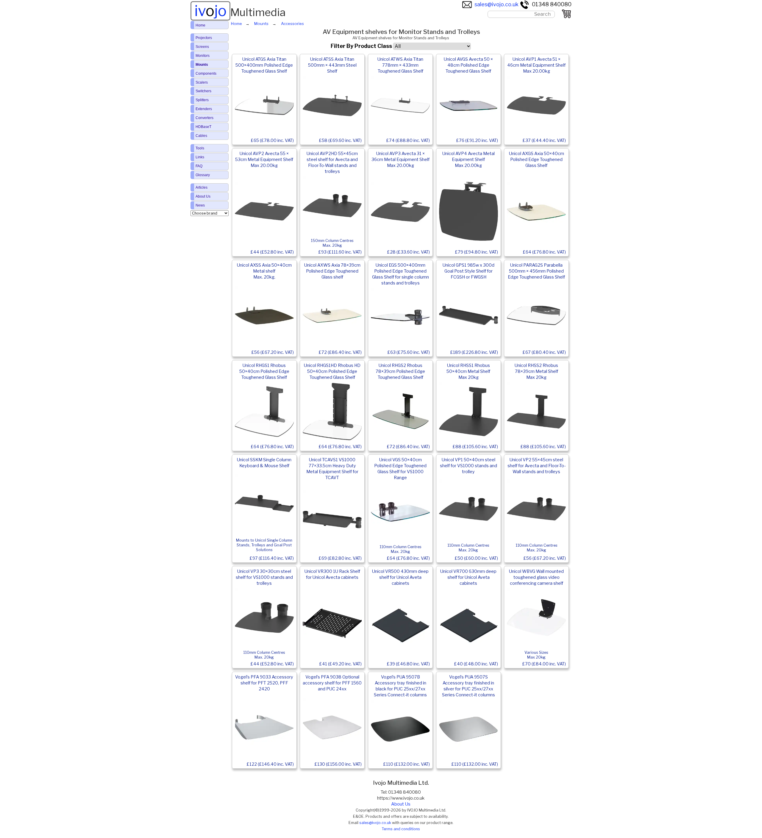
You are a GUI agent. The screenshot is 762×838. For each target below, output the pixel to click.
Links (200, 157)
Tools (200, 148)
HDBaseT (203, 127)
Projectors (204, 38)
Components (206, 73)
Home (200, 25)
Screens (202, 47)
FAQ (199, 166)
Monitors (203, 56)
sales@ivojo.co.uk (496, 4)
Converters (204, 118)
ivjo (210, 11)
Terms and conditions (401, 829)
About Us (400, 804)
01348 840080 (552, 4)
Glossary (203, 175)
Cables (201, 136)
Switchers (203, 91)
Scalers (202, 82)
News (200, 205)
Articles (201, 187)
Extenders (204, 109)
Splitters (202, 100)
